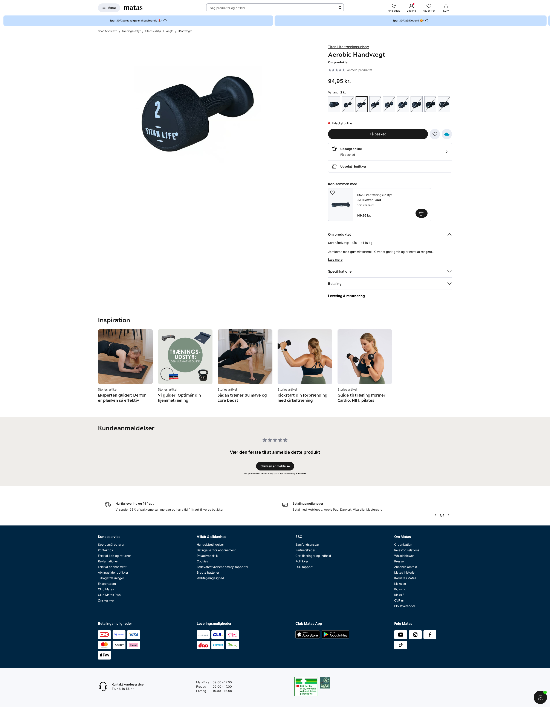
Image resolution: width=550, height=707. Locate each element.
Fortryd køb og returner (114, 555)
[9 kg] (444, 104)
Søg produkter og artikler (227, 8)
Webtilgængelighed (210, 578)
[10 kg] (334, 104)
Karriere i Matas (405, 578)
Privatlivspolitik (207, 555)
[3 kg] (375, 104)
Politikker (301, 561)
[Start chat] (540, 697)
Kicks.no (400, 589)
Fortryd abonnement (112, 567)
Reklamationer (108, 561)
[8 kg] (430, 104)
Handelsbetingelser (210, 544)
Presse (399, 561)
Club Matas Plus (109, 595)
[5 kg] (389, 104)
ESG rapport (304, 567)
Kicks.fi (399, 595)
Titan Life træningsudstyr (348, 47)
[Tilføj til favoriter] (435, 134)
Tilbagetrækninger (111, 578)
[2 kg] (362, 104)
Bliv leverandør (404, 606)
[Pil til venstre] (435, 515)
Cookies (202, 561)
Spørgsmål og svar (111, 544)
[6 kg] (403, 104)
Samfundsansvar (307, 544)
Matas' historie (404, 572)
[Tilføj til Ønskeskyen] (447, 134)
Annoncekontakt (405, 567)
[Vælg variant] (422, 213)
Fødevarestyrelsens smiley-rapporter (222, 567)
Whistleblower (404, 555)
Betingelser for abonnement (216, 550)
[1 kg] (348, 104)
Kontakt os (105, 550)
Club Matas (106, 589)
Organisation (403, 544)
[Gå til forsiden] (133, 7)
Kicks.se (400, 583)
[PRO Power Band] (379, 204)
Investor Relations (406, 550)
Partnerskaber (305, 550)
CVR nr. (399, 600)
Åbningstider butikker (113, 572)
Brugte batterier (208, 572)
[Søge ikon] (340, 7)
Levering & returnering (346, 296)
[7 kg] (417, 104)
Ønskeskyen (106, 600)
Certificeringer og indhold (313, 555)
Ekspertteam (107, 583)
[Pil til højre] (546, 20)
